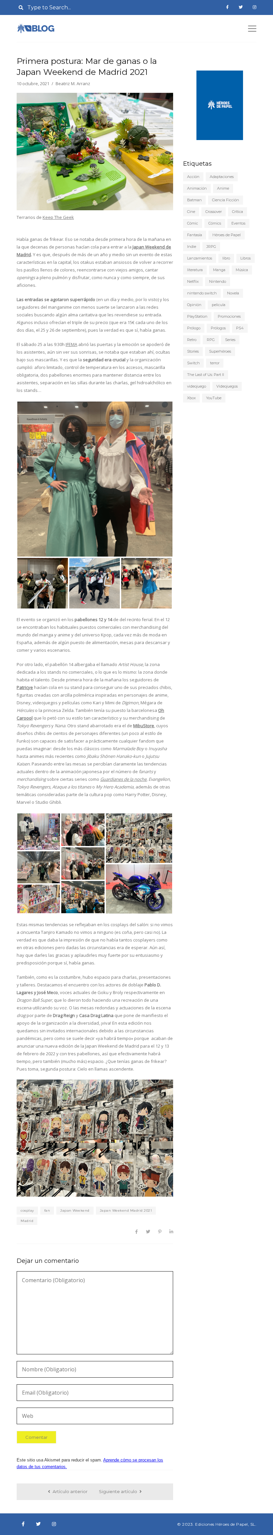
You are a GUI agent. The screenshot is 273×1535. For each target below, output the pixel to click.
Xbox (191, 398)
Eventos (238, 223)
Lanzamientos (199, 258)
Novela (233, 293)
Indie (191, 246)
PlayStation (197, 316)
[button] (95, 479)
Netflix (193, 281)
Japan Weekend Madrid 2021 (126, 1210)
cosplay (27, 1210)
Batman (194, 200)
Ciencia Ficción (225, 200)
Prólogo (193, 328)
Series (230, 339)
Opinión (194, 304)
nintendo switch (202, 293)
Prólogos (218, 328)
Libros (245, 258)
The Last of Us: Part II (205, 374)
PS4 (240, 328)
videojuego (196, 386)
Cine (191, 211)
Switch (193, 363)
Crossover (213, 211)
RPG (211, 339)
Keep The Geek (58, 217)
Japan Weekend (75, 1210)
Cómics (214, 223)
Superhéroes (220, 351)
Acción (193, 176)
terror (214, 363)
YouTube (213, 398)
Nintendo (217, 281)
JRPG (211, 246)
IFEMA (71, 344)
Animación (197, 188)
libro (226, 258)
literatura (195, 269)
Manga (219, 269)
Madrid (27, 1221)
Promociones (229, 316)
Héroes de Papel (226, 235)
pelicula (218, 304)
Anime (223, 188)
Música (242, 269)
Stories (193, 351)
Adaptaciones (222, 176)
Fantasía (194, 235)
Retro (191, 339)
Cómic (192, 223)
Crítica (237, 211)
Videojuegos (227, 386)
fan (47, 1210)
